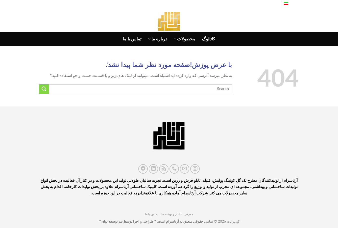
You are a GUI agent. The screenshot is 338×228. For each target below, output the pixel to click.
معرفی (188, 214)
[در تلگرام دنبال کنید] (143, 169)
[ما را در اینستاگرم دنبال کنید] (195, 169)
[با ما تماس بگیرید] (174, 169)
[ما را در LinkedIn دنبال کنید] (153, 169)
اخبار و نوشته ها (171, 214)
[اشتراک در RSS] (164, 169)
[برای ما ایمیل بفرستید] (184, 169)
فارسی (294, 3)
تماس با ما (132, 39)
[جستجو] (274, 3)
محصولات (186, 39)
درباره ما (159, 39)
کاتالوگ (208, 39)
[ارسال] (44, 89)
